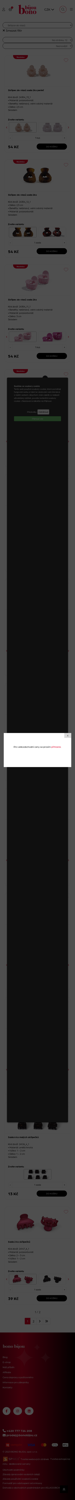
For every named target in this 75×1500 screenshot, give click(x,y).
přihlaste (56, 746)
